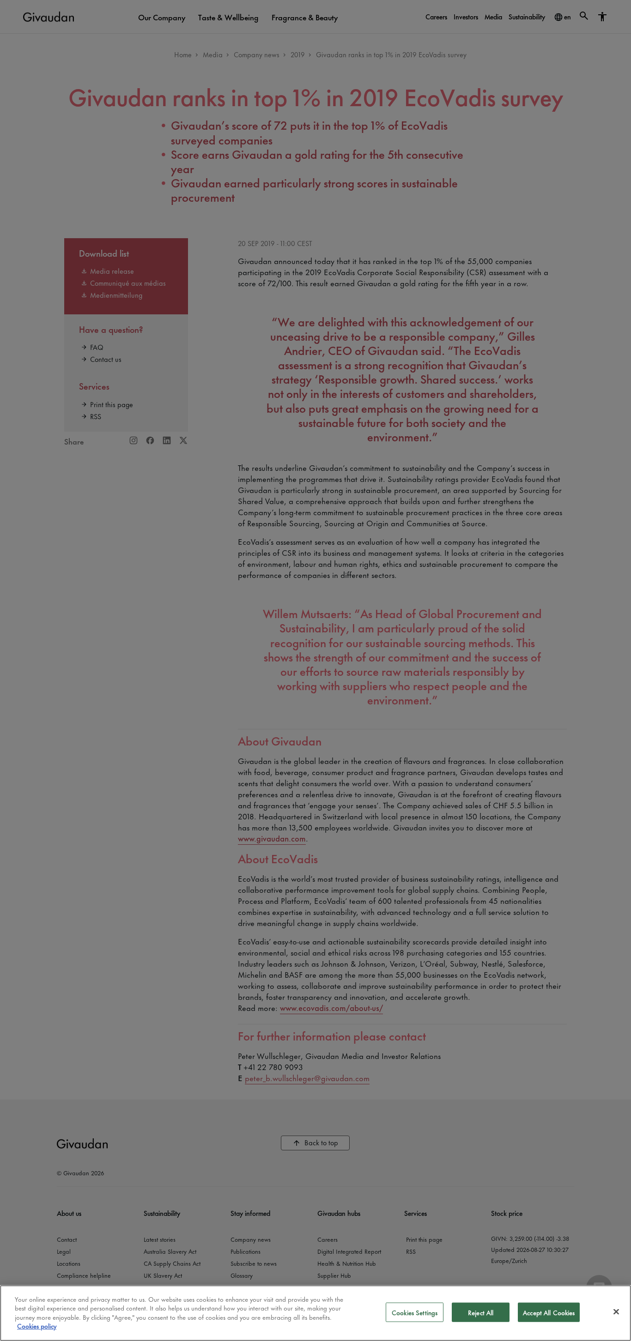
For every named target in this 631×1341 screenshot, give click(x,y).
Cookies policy (36, 1325)
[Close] (616, 1312)
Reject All (480, 1312)
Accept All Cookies (549, 1312)
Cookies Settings (414, 1312)
